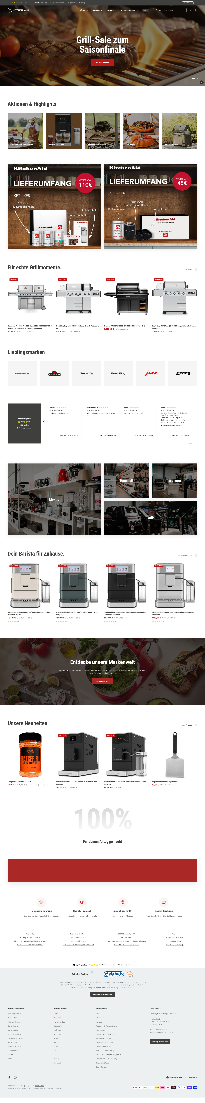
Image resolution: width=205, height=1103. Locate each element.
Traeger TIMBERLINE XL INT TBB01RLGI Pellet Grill (124, 326)
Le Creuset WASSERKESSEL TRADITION (78, 945)
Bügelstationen (14, 1022)
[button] (44, 422)
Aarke (56, 1046)
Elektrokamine (13, 1026)
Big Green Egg (59, 1022)
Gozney (56, 1042)
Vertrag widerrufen (160, 1042)
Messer (10, 1059)
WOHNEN (110, 10)
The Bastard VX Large (175, 945)
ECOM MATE (39, 1086)
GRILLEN (96, 10)
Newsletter (100, 1030)
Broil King (57, 1030)
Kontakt (99, 1022)
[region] (120, 421)
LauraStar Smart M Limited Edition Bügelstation (126, 941)
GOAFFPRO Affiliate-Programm (108, 1055)
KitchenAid (58, 1026)
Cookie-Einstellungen (104, 1042)
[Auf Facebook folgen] (9, 1077)
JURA (56, 1014)
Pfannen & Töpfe (14, 1046)
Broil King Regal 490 (78, 934)
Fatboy (174, 934)
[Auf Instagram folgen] (15, 1077)
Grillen (10, 1055)
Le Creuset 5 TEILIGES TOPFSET (30, 945)
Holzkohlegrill (13, 1042)
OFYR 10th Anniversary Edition (126, 945)
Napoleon (57, 1018)
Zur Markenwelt (102, 681)
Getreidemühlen (14, 1034)
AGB (30, 1089)
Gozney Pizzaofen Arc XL (30, 938)
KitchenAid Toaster (78, 941)
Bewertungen (101, 1067)
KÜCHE (82, 10)
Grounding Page (102, 1063)
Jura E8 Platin (127, 938)
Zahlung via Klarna (103, 1038)
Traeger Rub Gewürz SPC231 (19, 782)
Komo (56, 1050)
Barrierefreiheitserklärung (106, 1059)
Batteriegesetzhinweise (105, 1034)
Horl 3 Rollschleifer (78, 938)
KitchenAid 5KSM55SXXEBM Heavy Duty (30, 941)
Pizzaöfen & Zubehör (16, 1038)
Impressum (22, 1089)
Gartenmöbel (13, 1030)
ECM (55, 1055)
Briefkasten (30, 934)
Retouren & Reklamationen (107, 1026)
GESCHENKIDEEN (128, 10)
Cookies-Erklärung (103, 1046)
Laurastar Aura (175, 941)
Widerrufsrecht (39, 1089)
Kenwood (57, 1063)
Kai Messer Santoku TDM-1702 (175, 938)
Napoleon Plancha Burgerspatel (165, 782)
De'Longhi (57, 1034)
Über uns (100, 1018)
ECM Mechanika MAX (126, 934)
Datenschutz (12, 1089)
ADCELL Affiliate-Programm (107, 1050)
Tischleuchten (13, 1050)
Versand (50, 1089)
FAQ (97, 1014)
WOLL (56, 1038)
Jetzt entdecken (102, 62)
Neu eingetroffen (14, 1014)
